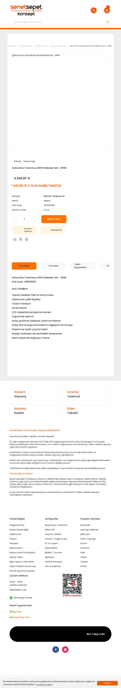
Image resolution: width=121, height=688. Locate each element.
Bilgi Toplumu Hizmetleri (22, 561)
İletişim (13, 538)
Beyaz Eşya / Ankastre (56, 525)
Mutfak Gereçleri (53, 561)
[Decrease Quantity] (16, 219)
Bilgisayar (49, 557)
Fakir (82, 552)
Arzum (83, 543)
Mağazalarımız (17, 525)
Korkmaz (84, 547)
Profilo (83, 566)
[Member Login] (94, 10)
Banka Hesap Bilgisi (19, 529)
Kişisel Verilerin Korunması (23, 566)
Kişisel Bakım (51, 547)
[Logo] (26, 10)
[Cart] (107, 10)
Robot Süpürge (88, 538)
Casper (84, 561)
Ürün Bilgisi (24, 265)
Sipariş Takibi (16, 557)
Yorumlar (53, 265)
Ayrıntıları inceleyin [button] (44, 684)
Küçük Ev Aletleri (53, 534)
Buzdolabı (85, 525)
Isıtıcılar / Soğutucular (56, 538)
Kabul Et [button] (107, 683)
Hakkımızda (15, 534)
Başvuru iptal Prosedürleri (22, 552)
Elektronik (50, 529)
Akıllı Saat (85, 534)
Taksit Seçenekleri (80, 266)
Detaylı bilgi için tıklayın (21, 473)
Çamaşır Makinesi (89, 529)
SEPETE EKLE (53, 219)
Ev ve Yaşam (51, 543)
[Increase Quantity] (33, 219)
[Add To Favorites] (104, 60)
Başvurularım (16, 547)
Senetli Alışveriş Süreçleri (22, 570)
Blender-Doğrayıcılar (54, 196)
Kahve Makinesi (53, 566)
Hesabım (14, 543)
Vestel (83, 557)
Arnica (47, 200)
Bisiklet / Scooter (53, 552)
